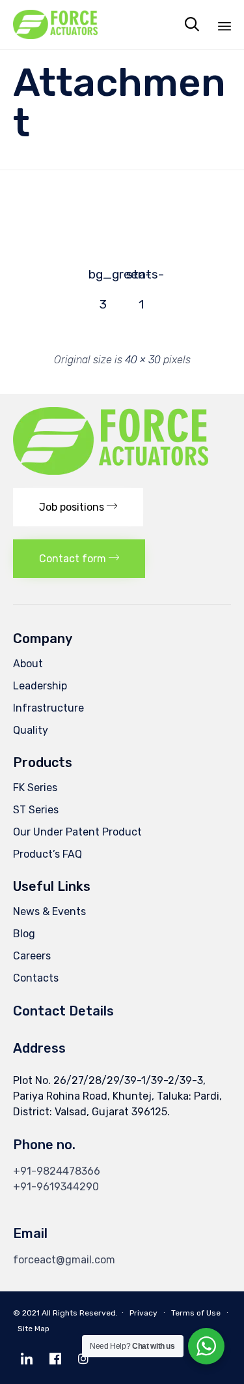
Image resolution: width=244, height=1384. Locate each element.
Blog (24, 933)
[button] (78, 507)
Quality (30, 730)
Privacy (143, 1312)
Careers (32, 956)
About (28, 663)
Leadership (40, 686)
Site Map (33, 1328)
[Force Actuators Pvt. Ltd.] (55, 24)
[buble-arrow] (26, 212)
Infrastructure (48, 708)
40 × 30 (143, 360)
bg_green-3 (103, 278)
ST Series (36, 810)
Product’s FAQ (47, 854)
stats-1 (141, 278)
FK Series (35, 787)
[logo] (110, 471)
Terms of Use (196, 1312)
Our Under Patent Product (77, 832)
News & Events (49, 911)
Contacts (36, 978)
